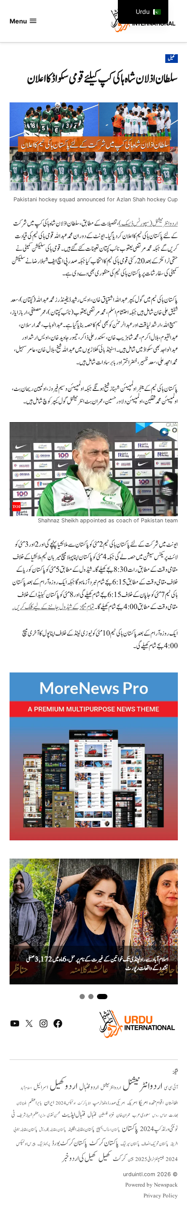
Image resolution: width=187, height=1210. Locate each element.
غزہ (111, 1115)
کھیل (171, 58)
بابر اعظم (35, 1103)
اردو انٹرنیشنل (142, 1086)
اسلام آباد (26, 1088)
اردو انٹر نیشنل (110, 1087)
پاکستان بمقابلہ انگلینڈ (81, 1130)
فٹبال (92, 1115)
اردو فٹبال (89, 1087)
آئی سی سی (171, 1087)
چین (131, 1159)
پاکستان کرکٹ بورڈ (69, 1143)
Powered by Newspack (151, 1185)
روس (155, 1115)
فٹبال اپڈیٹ (74, 1114)
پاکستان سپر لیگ (130, 1144)
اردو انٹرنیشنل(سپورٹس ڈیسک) (148, 223)
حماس (163, 1115)
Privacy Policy (161, 1196)
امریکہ (132, 1103)
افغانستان (171, 1103)
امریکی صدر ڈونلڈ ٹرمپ (109, 1103)
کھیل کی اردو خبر (79, 1158)
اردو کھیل (63, 1086)
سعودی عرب (141, 1115)
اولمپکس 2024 (66, 1103)
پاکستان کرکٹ (104, 1143)
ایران (49, 1102)
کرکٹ (119, 1159)
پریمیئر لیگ (43, 1144)
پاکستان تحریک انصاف (154, 1144)
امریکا (143, 1103)
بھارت (173, 1115)
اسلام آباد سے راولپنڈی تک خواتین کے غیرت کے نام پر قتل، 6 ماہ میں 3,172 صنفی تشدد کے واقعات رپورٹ (97, 964)
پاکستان (130, 1128)
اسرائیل (40, 1087)
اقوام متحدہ (156, 1103)
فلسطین (103, 1115)
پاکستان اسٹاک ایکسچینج (108, 1130)
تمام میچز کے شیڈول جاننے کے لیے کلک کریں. (53, 607)
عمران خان (123, 1115)
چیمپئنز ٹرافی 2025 (149, 1160)
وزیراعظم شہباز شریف (31, 1115)
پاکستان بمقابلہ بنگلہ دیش (52, 1129)
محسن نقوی (53, 1115)
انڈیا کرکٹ (84, 1103)
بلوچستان (22, 1103)
